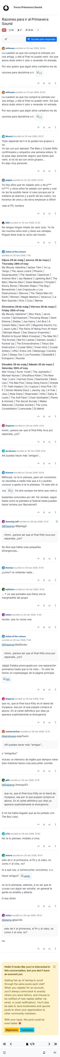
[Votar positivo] (38, 83)
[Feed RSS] (38, 30)
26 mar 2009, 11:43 (35, 699)
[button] (4, 1053)
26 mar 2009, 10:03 (34, 472)
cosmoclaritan (13, 731)
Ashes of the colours (16, 251)
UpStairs (10, 589)
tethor (9, 614)
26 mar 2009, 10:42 (35, 589)
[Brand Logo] (7, 7)
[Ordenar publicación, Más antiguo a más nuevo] (6, 39)
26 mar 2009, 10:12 (39, 521)
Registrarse (12, 1030)
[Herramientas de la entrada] (55, 83)
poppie (9, 180)
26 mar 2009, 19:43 (31, 833)
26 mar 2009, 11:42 (22, 640)
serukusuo (11, 451)
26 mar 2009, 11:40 (32, 614)
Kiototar (10, 472)
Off (4, 30)
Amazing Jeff (12, 521)
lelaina (9, 855)
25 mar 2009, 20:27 (34, 136)
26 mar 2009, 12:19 (30, 780)
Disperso (10, 425)
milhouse (10, 48)
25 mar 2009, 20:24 (35, 48)
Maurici (9, 136)
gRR (8, 780)
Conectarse (27, 1030)
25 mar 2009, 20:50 (33, 180)
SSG (8, 222)
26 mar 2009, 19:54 (32, 915)
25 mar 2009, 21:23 (31, 222)
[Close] (54, 966)
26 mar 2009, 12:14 (41, 731)
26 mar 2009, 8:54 (35, 425)
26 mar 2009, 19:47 (33, 855)
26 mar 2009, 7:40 (22, 255)
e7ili (8, 833)
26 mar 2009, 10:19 (34, 567)
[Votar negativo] (49, 83)
